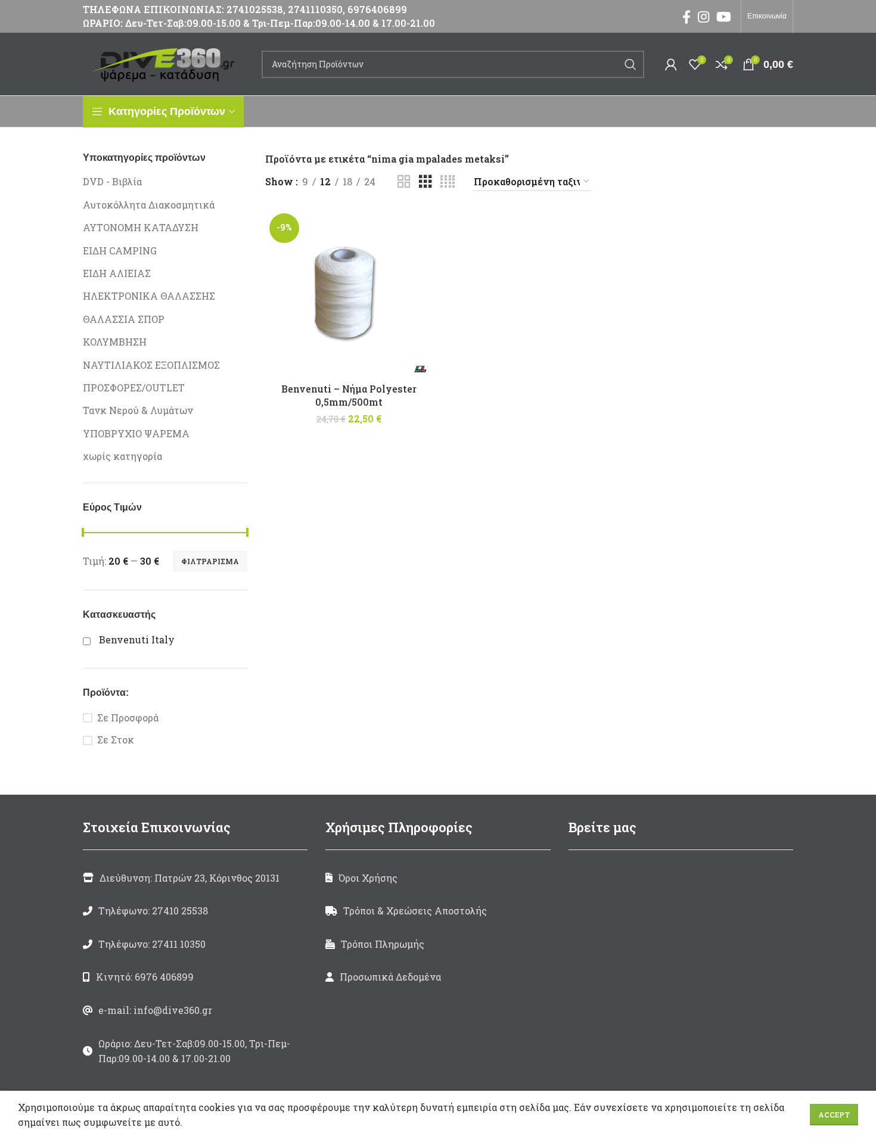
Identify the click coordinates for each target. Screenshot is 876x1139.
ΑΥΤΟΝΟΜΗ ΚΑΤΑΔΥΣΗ (140, 227)
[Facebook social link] (686, 17)
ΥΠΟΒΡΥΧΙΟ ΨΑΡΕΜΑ (136, 433)
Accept (834, 1114)
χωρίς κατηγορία (122, 456)
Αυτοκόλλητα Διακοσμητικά (149, 204)
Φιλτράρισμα (210, 561)
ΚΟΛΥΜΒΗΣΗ (115, 341)
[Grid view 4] (447, 182)
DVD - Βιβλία (112, 181)
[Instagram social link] (703, 17)
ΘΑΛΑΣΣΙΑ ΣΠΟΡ (123, 319)
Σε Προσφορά (128, 717)
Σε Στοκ (115, 739)
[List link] (195, 911)
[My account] (671, 64)
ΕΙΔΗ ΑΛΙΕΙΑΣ (117, 273)
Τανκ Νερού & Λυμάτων (138, 410)
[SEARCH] (630, 64)
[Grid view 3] (425, 182)
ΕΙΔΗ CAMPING (120, 250)
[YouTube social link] (724, 17)
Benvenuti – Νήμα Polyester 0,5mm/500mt (349, 395)
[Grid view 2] (404, 182)
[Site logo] (166, 63)
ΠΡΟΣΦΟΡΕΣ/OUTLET (134, 387)
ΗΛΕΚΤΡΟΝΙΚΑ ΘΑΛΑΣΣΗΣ (149, 296)
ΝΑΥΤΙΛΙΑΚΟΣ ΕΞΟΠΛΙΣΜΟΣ (151, 365)
